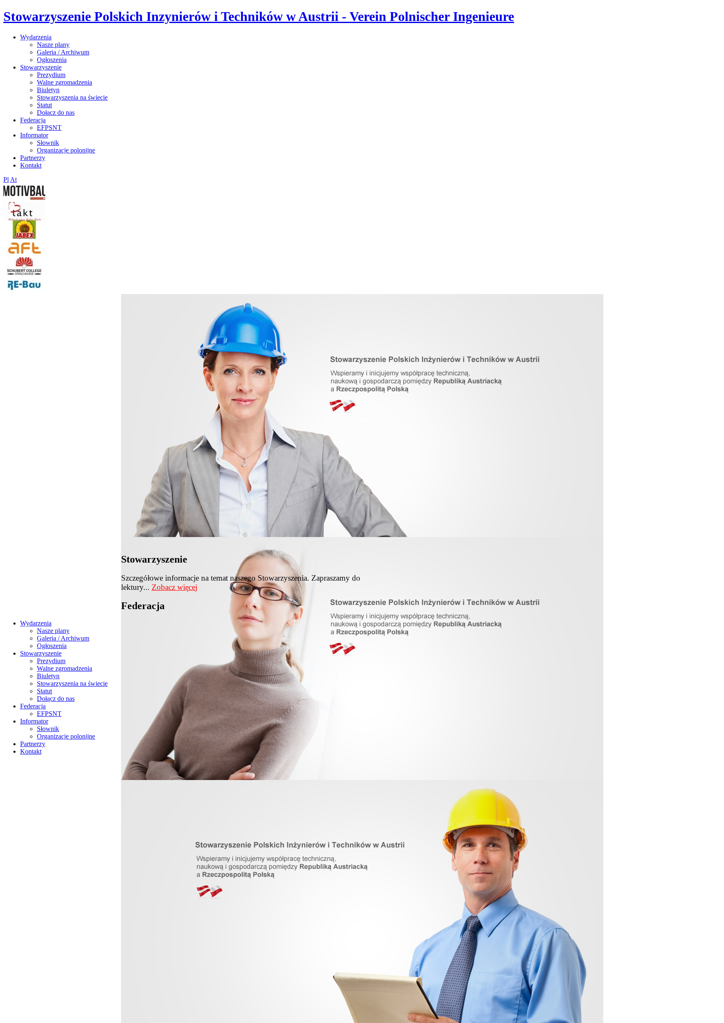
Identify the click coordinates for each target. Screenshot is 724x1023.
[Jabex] (24, 236)
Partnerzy (32, 157)
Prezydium (51, 74)
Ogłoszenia (52, 59)
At (13, 179)
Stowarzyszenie (41, 67)
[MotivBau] (24, 199)
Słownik (48, 142)
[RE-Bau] (24, 291)
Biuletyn (48, 89)
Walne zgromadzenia (64, 82)
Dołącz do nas (56, 112)
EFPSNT (49, 127)
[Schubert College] (24, 273)
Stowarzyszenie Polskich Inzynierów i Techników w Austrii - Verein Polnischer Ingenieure (258, 16)
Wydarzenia (36, 37)
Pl (6, 179)
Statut (44, 104)
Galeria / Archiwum (63, 52)
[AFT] (24, 254)
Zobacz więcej (174, 587)
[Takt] (24, 218)
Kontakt (30, 165)
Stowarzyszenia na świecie (72, 97)
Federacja (33, 120)
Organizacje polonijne (66, 150)
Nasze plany (53, 44)
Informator (34, 135)
